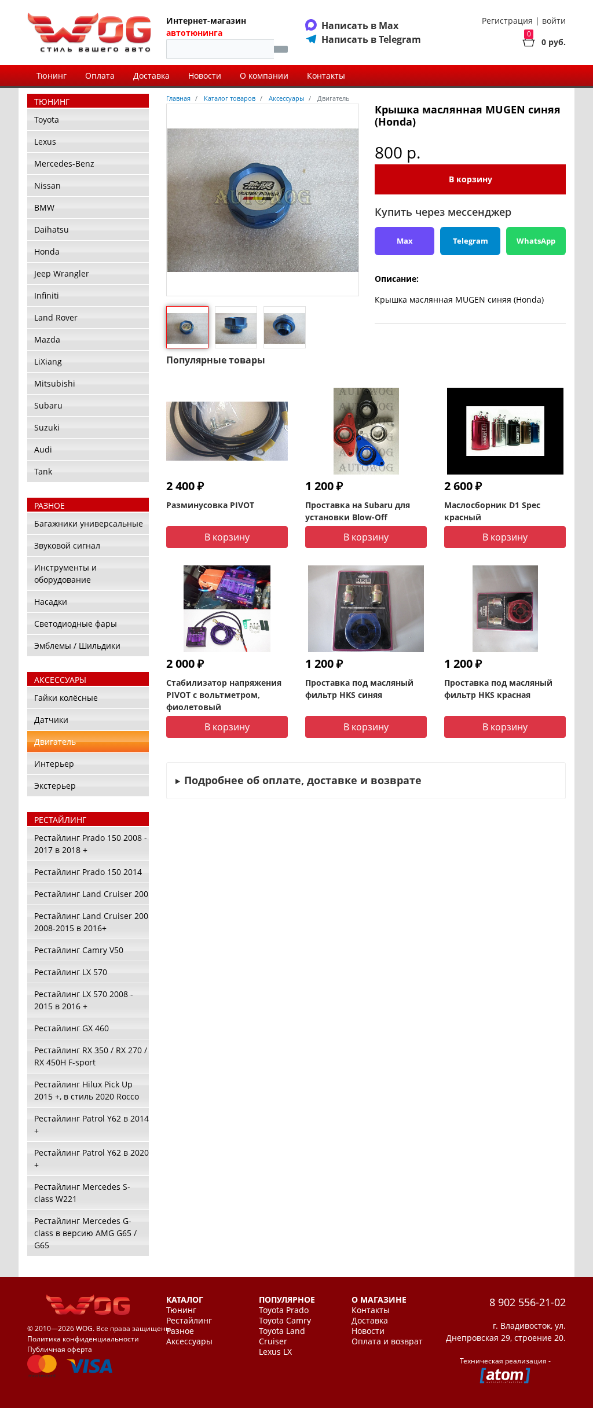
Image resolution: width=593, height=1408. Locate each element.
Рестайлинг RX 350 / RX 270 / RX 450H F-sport (90, 1056)
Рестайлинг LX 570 (70, 971)
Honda (47, 251)
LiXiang (48, 361)
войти (554, 20)
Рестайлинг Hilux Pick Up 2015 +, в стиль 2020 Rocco (86, 1090)
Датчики (51, 719)
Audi (43, 449)
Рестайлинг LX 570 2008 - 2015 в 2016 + (83, 1000)
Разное (180, 1331)
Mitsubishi (54, 383)
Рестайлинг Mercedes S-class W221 (82, 1192)
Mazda (47, 339)
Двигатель (55, 741)
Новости (204, 75)
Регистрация (507, 20)
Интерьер (54, 763)
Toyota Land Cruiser (282, 1336)
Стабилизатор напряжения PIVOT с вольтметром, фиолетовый (223, 694)
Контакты (326, 75)
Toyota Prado (284, 1310)
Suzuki (47, 427)
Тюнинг (51, 75)
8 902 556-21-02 (527, 1302)
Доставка (151, 75)
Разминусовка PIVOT (210, 504)
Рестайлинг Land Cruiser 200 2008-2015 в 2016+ (91, 921)
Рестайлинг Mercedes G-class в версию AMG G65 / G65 (85, 1233)
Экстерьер (55, 785)
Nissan (47, 185)
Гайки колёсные (66, 697)
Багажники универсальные (88, 523)
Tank (43, 471)
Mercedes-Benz (64, 163)
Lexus (45, 141)
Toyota (46, 119)
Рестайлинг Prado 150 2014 (88, 871)
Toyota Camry (285, 1320)
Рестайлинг (189, 1320)
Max (405, 241)
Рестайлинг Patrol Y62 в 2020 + (91, 1158)
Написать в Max (359, 25)
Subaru (48, 405)
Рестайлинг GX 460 (71, 1028)
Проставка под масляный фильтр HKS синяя (359, 688)
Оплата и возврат (387, 1341)
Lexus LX (275, 1352)
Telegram (470, 241)
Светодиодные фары (75, 623)
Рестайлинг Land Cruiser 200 (91, 893)
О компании (264, 75)
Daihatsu (51, 229)
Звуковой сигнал (67, 545)
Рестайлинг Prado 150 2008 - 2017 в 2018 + (90, 843)
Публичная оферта (59, 1349)
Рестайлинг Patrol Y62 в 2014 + (91, 1124)
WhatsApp (536, 241)
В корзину (470, 179)
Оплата (100, 75)
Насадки (50, 601)
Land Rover (56, 317)
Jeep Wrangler (61, 273)
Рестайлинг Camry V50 (78, 949)
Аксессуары (189, 1341)
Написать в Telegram (371, 39)
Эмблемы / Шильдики (77, 645)
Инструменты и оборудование (65, 573)
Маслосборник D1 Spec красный (492, 511)
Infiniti (46, 295)
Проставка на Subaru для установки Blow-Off (357, 511)
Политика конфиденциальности (83, 1339)
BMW (44, 207)
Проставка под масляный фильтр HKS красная (498, 688)
